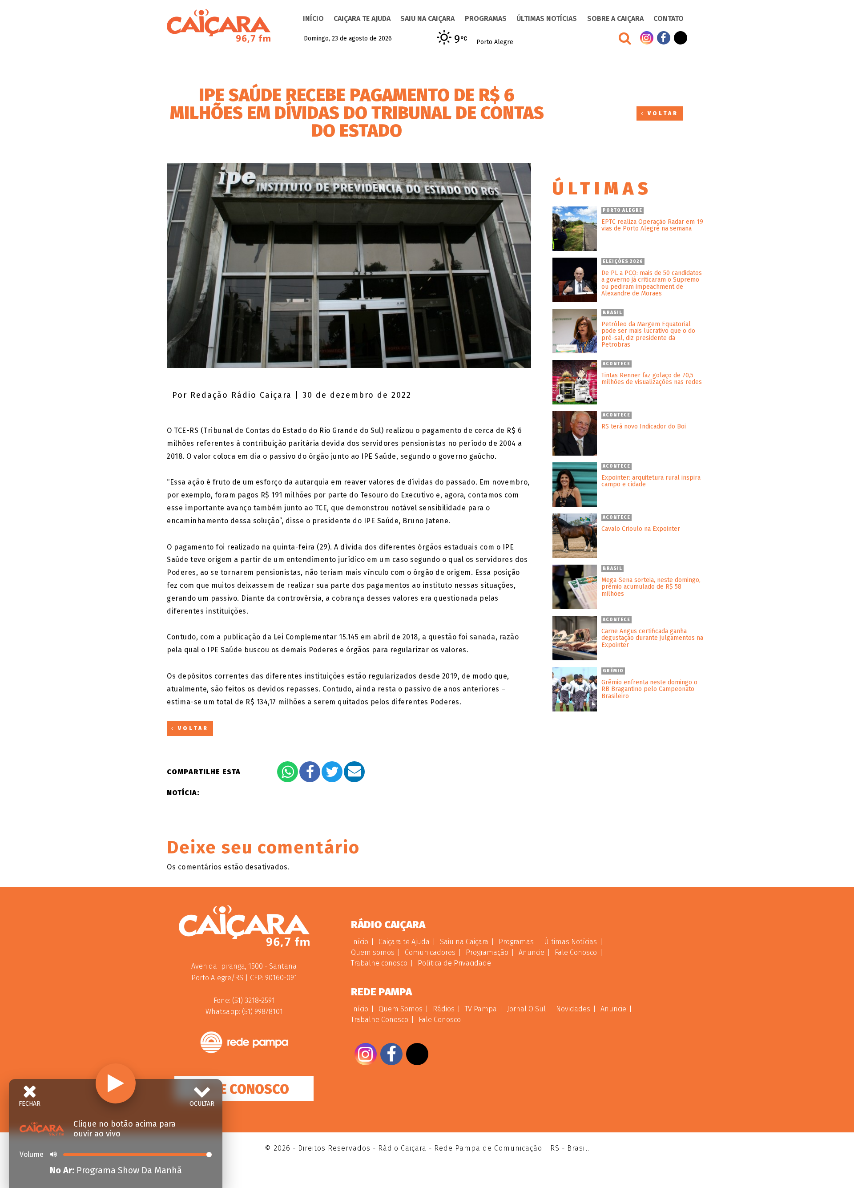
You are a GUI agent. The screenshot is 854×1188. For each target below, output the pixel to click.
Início (313, 18)
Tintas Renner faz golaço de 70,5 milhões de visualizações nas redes (651, 379)
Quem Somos (401, 1009)
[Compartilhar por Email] (354, 771)
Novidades (573, 1009)
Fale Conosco (244, 1089)
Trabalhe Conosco (379, 1019)
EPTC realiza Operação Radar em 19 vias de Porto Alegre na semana (652, 225)
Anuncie (531, 952)
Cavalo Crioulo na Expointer (640, 528)
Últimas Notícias (546, 18)
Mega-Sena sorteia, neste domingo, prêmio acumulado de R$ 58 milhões (651, 587)
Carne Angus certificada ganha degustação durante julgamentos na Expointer (652, 638)
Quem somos (373, 952)
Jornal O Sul (526, 1009)
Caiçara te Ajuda (362, 18)
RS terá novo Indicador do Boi (643, 426)
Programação (487, 952)
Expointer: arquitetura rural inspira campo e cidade (651, 481)
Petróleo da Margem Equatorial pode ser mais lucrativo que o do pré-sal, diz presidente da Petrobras (648, 334)
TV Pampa (481, 1009)
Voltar (661, 113)
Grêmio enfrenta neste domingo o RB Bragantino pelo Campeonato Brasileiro (649, 689)
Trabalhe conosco (379, 963)
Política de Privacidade (454, 963)
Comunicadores (430, 952)
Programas (486, 18)
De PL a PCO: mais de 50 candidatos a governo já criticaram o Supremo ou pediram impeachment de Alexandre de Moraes (651, 283)
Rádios (444, 1009)
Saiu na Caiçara (427, 18)
